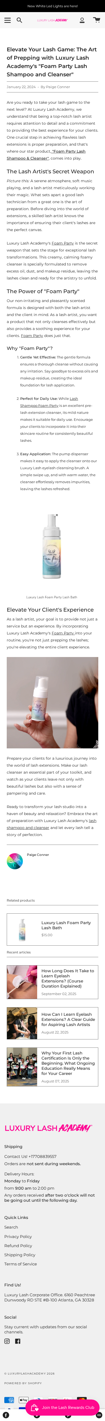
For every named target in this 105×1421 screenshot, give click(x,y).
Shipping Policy (19, 1254)
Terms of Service (20, 1263)
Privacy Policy (18, 1236)
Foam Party (63, 243)
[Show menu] (8, 20)
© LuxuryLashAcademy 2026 (29, 1373)
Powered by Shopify (23, 1383)
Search (11, 1227)
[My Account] (82, 20)
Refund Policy (18, 1245)
